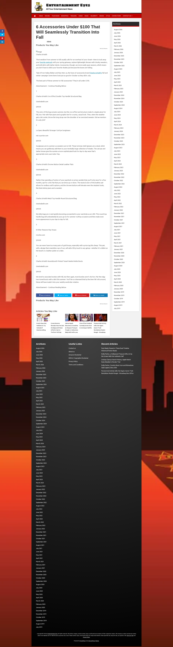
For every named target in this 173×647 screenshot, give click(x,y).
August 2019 (118, 305)
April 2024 (117, 121)
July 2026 (117, 33)
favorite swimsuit (46, 62)
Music (86, 16)
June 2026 (117, 36)
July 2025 (117, 72)
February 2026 (118, 49)
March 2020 (118, 282)
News (41, 16)
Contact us (127, 16)
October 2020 (118, 259)
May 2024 (117, 118)
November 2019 (119, 295)
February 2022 (118, 207)
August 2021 (118, 226)
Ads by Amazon (103, 48)
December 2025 (119, 56)
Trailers (73, 16)
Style (108, 16)
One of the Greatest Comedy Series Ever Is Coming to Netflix (85, 326)
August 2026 (118, 29)
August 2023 (118, 147)
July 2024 (117, 111)
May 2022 (117, 197)
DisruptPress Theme (94, 640)
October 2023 (118, 141)
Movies (47, 16)
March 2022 (118, 203)
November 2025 (119, 59)
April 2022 (117, 200)
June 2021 (117, 233)
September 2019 (119, 302)
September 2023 (119, 144)
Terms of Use (130, 635)
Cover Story (116, 16)
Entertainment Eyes (68, 5)
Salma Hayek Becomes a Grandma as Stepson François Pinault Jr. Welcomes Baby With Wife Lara (71, 328)
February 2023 (118, 167)
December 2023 (119, 134)
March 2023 (118, 164)
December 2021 (119, 213)
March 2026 (118, 46)
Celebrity (93, 16)
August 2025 (118, 69)
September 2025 (119, 65)
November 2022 (119, 177)
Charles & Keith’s (96, 73)
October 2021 (118, 220)
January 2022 (118, 210)
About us (72, 351)
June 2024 (117, 115)
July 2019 (117, 308)
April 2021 (117, 239)
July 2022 (117, 190)
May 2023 (117, 157)
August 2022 (118, 187)
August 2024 (118, 108)
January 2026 (118, 52)
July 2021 (117, 230)
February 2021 (118, 246)
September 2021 (119, 223)
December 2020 (119, 252)
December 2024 (119, 95)
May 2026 (117, 39)
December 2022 (119, 174)
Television (55, 16)
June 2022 (117, 193)
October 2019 (118, 298)
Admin (49, 41)
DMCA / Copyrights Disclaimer (78, 358)
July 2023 (117, 151)
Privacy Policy (73, 361)
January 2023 (118, 170)
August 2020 (118, 266)
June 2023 (117, 154)
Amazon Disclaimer (75, 355)
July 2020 (117, 269)
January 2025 (118, 92)
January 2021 (118, 249)
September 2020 (119, 262)
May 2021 (117, 236)
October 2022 (118, 180)
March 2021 (118, 243)
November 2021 (119, 216)
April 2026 (117, 43)
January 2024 (118, 131)
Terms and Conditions (76, 364)
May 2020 (117, 275)
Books (101, 16)
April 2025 (117, 82)
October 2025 (118, 62)
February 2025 (118, 88)
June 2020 (117, 272)
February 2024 (118, 128)
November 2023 (119, 138)
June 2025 (117, 75)
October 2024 (118, 102)
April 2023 (117, 161)
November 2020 (119, 256)
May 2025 (117, 79)
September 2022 (119, 184)
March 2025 (118, 85)
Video (81, 16)
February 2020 (118, 285)
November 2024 (119, 98)
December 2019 (119, 292)
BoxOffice (64, 16)
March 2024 (118, 125)
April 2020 (117, 279)
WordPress (83, 640)
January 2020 (118, 289)
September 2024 (119, 105)
